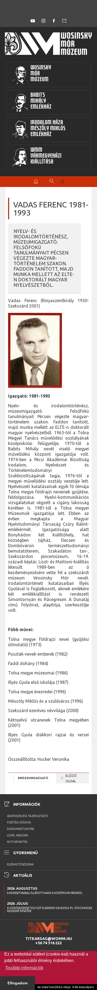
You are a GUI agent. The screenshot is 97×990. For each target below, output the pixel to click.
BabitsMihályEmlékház (40, 101)
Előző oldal (68, 778)
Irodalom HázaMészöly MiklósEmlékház (47, 129)
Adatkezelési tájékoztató (27, 816)
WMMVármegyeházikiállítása (45, 156)
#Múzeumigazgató (33, 778)
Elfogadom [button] (17, 983)
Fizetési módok (19, 822)
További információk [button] (24, 968)
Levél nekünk (17, 835)
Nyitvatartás (17, 841)
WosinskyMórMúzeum (40, 74)
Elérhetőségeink (20, 864)
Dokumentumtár (20, 828)
